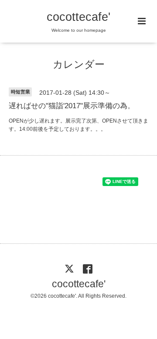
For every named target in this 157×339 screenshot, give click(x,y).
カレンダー (79, 64)
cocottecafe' (78, 16)
